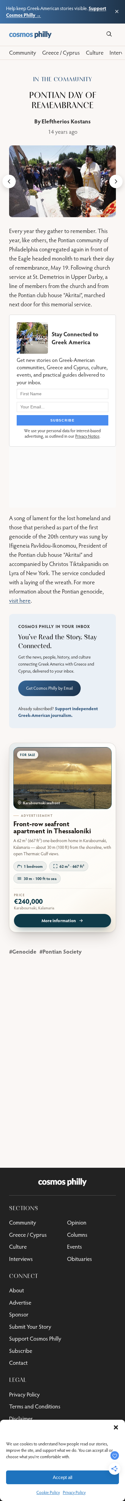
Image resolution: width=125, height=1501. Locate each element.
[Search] (109, 34)
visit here (20, 600)
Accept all (62, 1477)
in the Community (62, 79)
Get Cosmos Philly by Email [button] (49, 688)
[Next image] (116, 181)
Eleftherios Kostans (66, 121)
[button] (116, 1427)
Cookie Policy (48, 1492)
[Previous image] (9, 181)
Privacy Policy (74, 1492)
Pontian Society (62, 951)
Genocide (24, 951)
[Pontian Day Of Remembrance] (62, 181)
